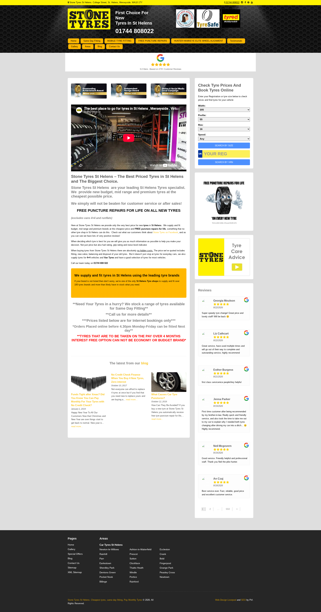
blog (144, 363)
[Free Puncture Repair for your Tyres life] (224, 201)
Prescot (134, 554)
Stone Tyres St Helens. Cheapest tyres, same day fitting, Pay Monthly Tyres (105, 600)
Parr (101, 558)
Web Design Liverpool (225, 600)
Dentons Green (107, 572)
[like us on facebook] (245, 2)
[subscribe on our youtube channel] (252, 2)
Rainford (134, 581)
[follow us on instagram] (242, 2)
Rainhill (103, 554)
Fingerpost (165, 563)
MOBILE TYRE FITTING (119, 41)
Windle (133, 572)
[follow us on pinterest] (248, 2)
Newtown (164, 577)
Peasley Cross (167, 572)
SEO (243, 600)
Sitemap (72, 567)
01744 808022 (232, 2)
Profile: (202, 115)
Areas (88, 46)
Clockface (135, 563)
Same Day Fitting (91, 41)
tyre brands (170, 275)
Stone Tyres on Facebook (165, 232)
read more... (77, 426)
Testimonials (236, 41)
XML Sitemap (75, 572)
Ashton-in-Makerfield (140, 549)
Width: (202, 105)
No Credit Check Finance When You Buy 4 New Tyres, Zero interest (127, 378)
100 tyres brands (82, 284)
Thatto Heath (136, 567)
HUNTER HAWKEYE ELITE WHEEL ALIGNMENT (198, 41)
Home (73, 41)
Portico (133, 577)
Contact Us (114, 46)
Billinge (103, 581)
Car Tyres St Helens (111, 544)
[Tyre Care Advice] (224, 257)
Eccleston (165, 549)
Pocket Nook (106, 577)
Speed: (202, 134)
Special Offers (75, 554)
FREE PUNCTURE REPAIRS (152, 41)
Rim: (200, 125)
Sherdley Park (106, 567)
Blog (100, 46)
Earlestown (105, 563)
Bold (162, 558)
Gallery (74, 46)
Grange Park (166, 567)
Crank (163, 554)
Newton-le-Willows (109, 549)
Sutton (133, 558)
